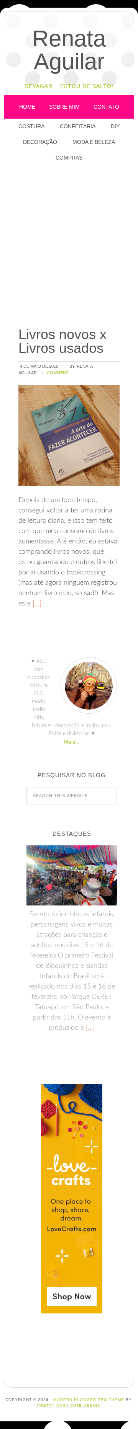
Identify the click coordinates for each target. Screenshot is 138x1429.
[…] (36, 603)
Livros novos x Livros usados (62, 341)
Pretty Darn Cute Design (69, 1405)
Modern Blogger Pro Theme (88, 1400)
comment (58, 372)
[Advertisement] (69, 245)
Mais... (72, 742)
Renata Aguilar (69, 50)
